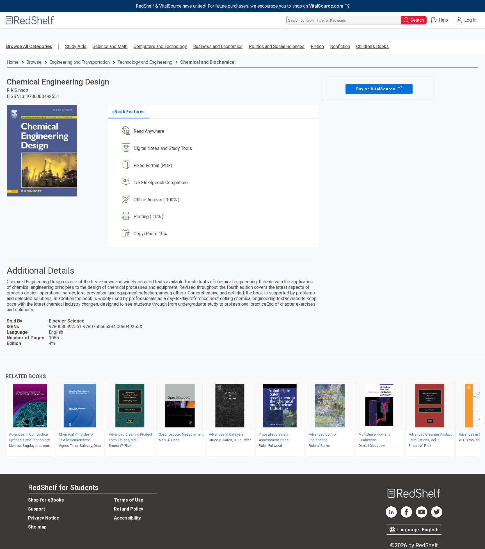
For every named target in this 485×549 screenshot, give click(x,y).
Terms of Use (128, 500)
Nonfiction (340, 46)
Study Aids (75, 46)
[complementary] (242, 409)
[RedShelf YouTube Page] (421, 516)
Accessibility (127, 518)
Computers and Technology (160, 46)
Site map (37, 527)
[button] (213, 131)
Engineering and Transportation (79, 62)
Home (13, 62)
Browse (34, 62)
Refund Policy (128, 509)
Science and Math (110, 46)
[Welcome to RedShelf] (29, 20)
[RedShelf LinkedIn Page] (391, 516)
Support (36, 509)
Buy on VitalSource (376, 89)
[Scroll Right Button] (479, 419)
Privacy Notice (43, 518)
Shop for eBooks (46, 500)
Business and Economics (217, 46)
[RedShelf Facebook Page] (406, 516)
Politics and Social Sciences (277, 46)
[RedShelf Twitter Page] (436, 516)
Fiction (317, 46)
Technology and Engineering (145, 62)
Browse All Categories (29, 46)
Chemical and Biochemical (207, 62)
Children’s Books (372, 46)
